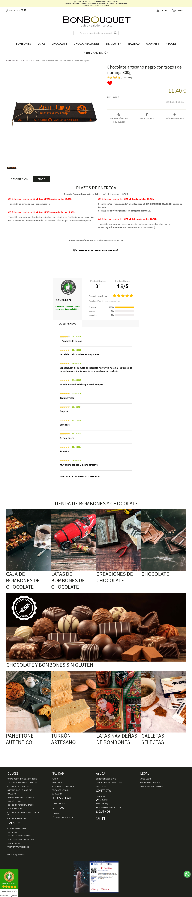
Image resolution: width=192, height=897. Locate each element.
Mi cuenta (101, 786)
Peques (171, 43)
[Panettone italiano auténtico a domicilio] (28, 702)
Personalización (96, 52)
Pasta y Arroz (14, 843)
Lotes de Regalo (59, 804)
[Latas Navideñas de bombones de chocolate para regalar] (118, 702)
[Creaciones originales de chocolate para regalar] (118, 540)
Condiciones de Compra (151, 786)
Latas (41, 43)
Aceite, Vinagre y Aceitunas (21, 839)
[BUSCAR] (115, 33)
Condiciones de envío (106, 779)
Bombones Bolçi (15, 809)
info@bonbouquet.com (109, 807)
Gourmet (152, 43)
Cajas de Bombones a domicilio (22, 779)
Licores (55, 813)
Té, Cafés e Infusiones (62, 817)
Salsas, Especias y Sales (19, 836)
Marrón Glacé (15, 801)
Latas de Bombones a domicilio (22, 783)
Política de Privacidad (150, 783)
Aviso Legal (145, 779)
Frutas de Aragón (60, 790)
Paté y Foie (12, 832)
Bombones (23, 43)
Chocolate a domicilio (18, 786)
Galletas (12, 794)
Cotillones (57, 794)
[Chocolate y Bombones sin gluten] (96, 627)
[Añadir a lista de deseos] (146, 83)
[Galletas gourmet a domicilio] (163, 702)
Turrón (55, 779)
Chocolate (59, 43)
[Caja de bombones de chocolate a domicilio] (28, 540)
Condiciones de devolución (109, 783)
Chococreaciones (86, 43)
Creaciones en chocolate (20, 790)
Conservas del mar (17, 828)
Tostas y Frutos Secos (18, 847)
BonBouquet (12, 61)
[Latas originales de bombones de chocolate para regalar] (73, 540)
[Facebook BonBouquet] (97, 818)
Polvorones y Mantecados (64, 786)
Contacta (100, 796)
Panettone (57, 783)
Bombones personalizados (20, 805)
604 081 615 (14, 10)
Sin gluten (114, 43)
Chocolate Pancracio (18, 819)
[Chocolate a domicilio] (163, 540)
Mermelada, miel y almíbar (21, 797)
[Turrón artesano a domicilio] (73, 702)
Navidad (134, 43)
